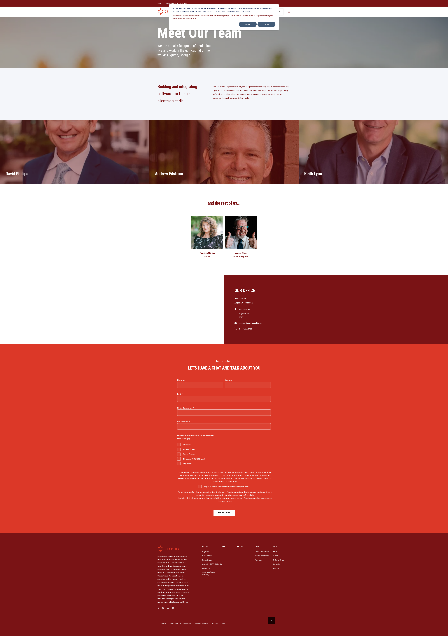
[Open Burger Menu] (289, 12)
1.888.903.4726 (245, 329)
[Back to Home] (168, 11)
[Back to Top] (271, 620)
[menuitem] (160, 3)
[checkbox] (224, 454)
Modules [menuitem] (205, 546)
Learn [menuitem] (257, 546)
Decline (266, 24)
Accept (247, 24)
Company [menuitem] (276, 546)
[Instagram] (159, 608)
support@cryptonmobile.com (251, 323)
